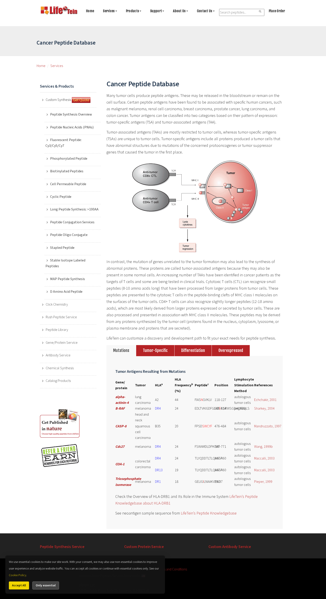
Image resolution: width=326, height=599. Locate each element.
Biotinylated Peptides (66, 171)
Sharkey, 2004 (264, 408)
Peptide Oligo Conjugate (69, 234)
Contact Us (204, 11)
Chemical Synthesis (60, 368)
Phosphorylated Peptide (68, 158)
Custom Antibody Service (229, 547)
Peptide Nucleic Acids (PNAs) (72, 127)
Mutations (121, 350)
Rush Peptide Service (61, 317)
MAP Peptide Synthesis (67, 279)
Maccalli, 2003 (264, 458)
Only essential (46, 585)
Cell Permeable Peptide (68, 184)
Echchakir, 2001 (265, 399)
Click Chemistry (57, 304)
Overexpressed (230, 350)
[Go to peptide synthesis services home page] (59, 11)
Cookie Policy (17, 575)
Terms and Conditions (172, 569)
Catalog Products (58, 380)
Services (109, 11)
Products (132, 11)
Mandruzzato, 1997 (267, 426)
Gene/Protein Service (62, 342)
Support (156, 11)
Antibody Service (58, 355)
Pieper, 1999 (263, 481)
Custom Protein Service (144, 547)
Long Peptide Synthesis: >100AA (74, 209)
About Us (179, 11)
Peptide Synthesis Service (62, 547)
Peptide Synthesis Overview (71, 114)
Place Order (277, 11)
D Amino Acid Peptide (66, 291)
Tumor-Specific (155, 350)
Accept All (19, 585)
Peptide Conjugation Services (72, 222)
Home (90, 11)
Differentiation (193, 350)
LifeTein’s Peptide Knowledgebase (209, 513)
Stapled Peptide (62, 247)
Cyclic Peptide (60, 196)
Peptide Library (57, 329)
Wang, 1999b (263, 446)
